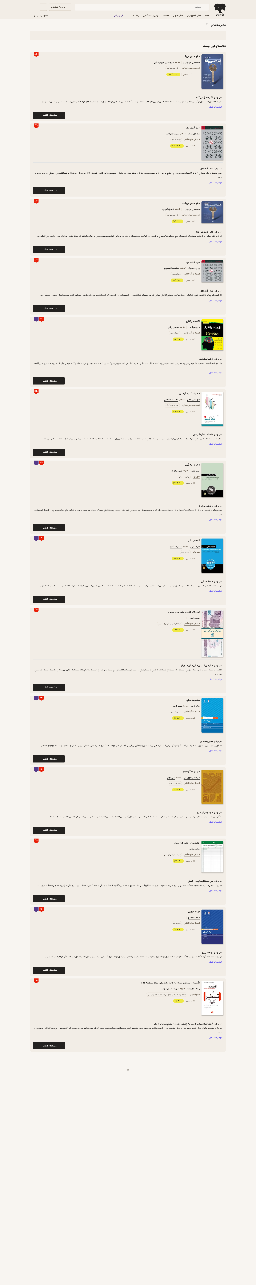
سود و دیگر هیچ (191, 772)
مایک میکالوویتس (192, 777)
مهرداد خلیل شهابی (170, 989)
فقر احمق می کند (191, 56)
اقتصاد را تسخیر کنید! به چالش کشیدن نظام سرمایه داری (170, 983)
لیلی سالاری (177, 471)
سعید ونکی (194, 849)
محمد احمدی (194, 618)
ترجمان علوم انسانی (191, 68)
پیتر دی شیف (194, 134)
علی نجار (171, 777)
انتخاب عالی (194, 541)
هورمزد (196, 476)
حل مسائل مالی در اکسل (187, 843)
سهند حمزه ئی (173, 134)
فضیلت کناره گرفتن (189, 394)
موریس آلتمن (194, 327)
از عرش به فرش (192, 465)
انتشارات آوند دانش (191, 333)
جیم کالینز (195, 471)
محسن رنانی (173, 327)
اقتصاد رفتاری (192, 321)
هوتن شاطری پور (171, 268)
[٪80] (212, 334)
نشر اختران (195, 994)
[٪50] (212, 71)
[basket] (43, 7)
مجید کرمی (178, 706)
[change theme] (33, 7)
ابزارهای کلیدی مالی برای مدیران (183, 612)
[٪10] (212, 998)
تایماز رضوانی (168, 209)
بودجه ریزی (194, 912)
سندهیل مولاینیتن (191, 62)
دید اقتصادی (193, 128)
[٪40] (212, 143)
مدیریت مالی (193, 700)
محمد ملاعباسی (171, 399)
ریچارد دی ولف (193, 989)
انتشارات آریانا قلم (192, 139)
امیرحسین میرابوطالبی (164, 62)
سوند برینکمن (193, 399)
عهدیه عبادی (176, 546)
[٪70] (212, 480)
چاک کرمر (195, 706)
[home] (219, 10)
